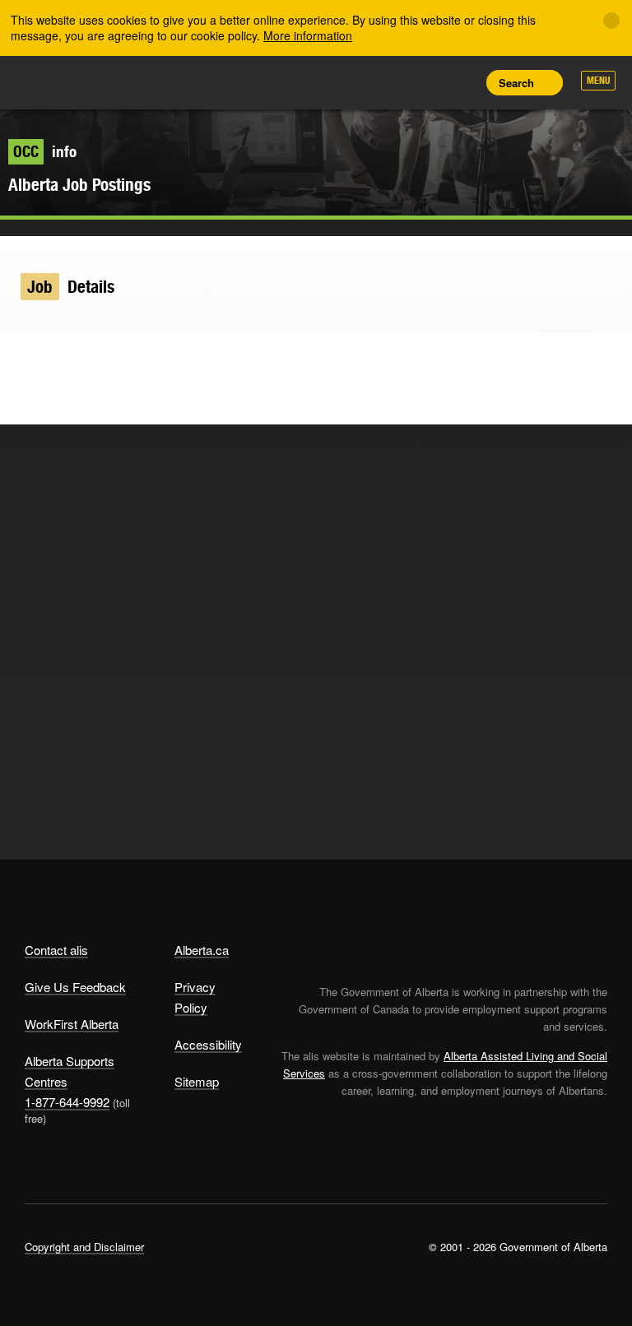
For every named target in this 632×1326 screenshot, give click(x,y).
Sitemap (196, 1081)
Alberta (55, 81)
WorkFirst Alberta (71, 1023)
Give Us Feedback (75, 986)
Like (423, 81)
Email (117, 357)
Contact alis (56, 949)
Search (516, 82)
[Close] (611, 20)
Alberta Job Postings (79, 184)
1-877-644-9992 (67, 1101)
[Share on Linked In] (85, 357)
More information (307, 35)
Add (386, 82)
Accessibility (208, 1044)
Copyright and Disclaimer (84, 1246)
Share (349, 82)
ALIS (133, 81)
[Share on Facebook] (53, 357)
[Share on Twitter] (21, 357)
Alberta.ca (201, 949)
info (45, 151)
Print (460, 82)
